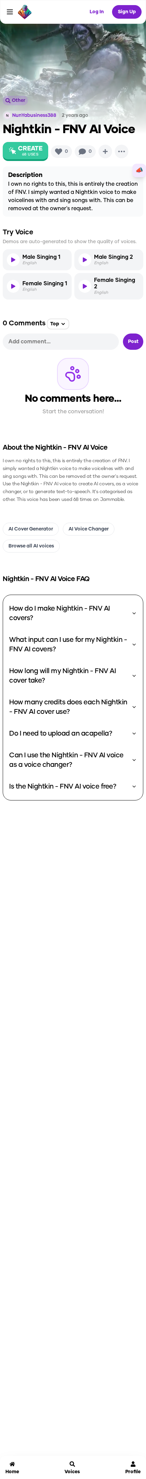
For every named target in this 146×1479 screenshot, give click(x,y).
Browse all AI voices (31, 546)
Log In (97, 12)
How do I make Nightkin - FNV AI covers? (59, 613)
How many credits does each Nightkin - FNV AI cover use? (68, 707)
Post (133, 341)
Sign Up (127, 12)
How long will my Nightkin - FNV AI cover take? (62, 676)
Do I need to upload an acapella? (60, 733)
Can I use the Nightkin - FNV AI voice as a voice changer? (66, 760)
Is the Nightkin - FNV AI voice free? (62, 786)
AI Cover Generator (30, 529)
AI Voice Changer (89, 529)
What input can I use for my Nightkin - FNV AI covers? (68, 644)
